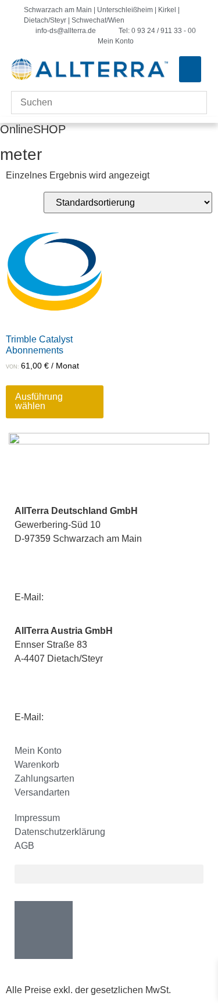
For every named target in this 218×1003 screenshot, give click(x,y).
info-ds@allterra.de (85, 597)
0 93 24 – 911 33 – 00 (93, 561)
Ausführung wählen (39, 401)
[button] (190, 69)
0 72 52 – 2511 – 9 (73, 694)
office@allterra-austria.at (96, 717)
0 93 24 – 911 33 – (74, 574)
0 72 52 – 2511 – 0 (87, 680)
